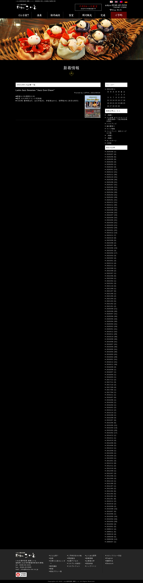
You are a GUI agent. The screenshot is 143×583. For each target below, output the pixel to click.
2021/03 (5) (111, 301)
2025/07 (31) (112, 185)
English (109, 558)
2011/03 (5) (111, 494)
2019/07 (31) (112, 344)
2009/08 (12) (112, 539)
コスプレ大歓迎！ (75, 563)
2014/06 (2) (111, 445)
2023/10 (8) (111, 238)
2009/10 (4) (111, 534)
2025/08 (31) (112, 182)
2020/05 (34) (112, 319)
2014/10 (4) (111, 440)
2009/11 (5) (111, 532)
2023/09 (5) (111, 240)
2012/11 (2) (111, 466)
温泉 (52, 558)
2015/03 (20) (112, 430)
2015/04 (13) (112, 428)
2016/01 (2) (111, 407)
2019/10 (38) (112, 337)
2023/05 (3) (111, 250)
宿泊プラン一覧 (56, 571)
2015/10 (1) (111, 413)
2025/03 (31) (112, 195)
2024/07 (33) (112, 215)
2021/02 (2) (111, 304)
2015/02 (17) (112, 433)
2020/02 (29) (112, 326)
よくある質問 (91, 555)
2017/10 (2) (111, 385)
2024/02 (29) (112, 228)
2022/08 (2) (111, 271)
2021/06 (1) (111, 293)
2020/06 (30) (112, 316)
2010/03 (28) (112, 521)
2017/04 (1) (111, 392)
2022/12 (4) (111, 263)
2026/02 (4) (111, 167)
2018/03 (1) (111, 377)
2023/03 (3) (111, 255)
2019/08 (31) (112, 342)
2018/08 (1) (111, 369)
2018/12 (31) (112, 362)
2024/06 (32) (112, 217)
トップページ (91, 566)
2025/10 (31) (112, 177)
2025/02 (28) (112, 197)
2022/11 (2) (111, 266)
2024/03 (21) (112, 225)
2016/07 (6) (111, 397)
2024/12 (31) (112, 202)
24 (122, 103)
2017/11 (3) (111, 382)
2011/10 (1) (111, 481)
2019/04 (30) (112, 352)
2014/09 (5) (111, 443)
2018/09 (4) (111, 367)
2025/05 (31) (112, 190)
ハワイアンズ (112, 124)
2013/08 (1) (111, 451)
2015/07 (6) (111, 420)
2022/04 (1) (111, 278)
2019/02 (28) (112, 357)
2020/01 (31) (112, 329)
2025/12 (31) (112, 172)
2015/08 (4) (111, 418)
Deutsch (109, 563)
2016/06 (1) (111, 400)
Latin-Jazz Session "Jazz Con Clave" (35, 90)
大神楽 (109, 143)
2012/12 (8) (111, 463)
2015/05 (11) (112, 425)
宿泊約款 (89, 563)
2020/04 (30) (112, 321)
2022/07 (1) (111, 273)
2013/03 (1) (111, 458)
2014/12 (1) (111, 435)
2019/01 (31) (112, 359)
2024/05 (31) (112, 220)
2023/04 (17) (112, 253)
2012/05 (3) (111, 478)
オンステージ (112, 140)
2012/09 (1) (111, 471)
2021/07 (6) (111, 291)
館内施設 (53, 566)
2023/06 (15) (112, 248)
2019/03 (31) (112, 354)
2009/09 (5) (111, 537)
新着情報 (89, 558)
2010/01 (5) (111, 526)
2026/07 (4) (111, 154)
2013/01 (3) (111, 461)
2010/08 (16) (112, 509)
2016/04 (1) (111, 405)
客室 (52, 569)
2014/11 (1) (111, 438)
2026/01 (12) (112, 169)
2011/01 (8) (111, 499)
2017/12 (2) (111, 380)
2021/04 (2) (111, 299)
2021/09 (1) (111, 288)
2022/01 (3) (111, 283)
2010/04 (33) (112, 519)
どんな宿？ (54, 555)
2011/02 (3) (111, 496)
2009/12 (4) (111, 529)
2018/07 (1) (111, 372)
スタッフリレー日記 (114, 555)
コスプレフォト (74, 566)
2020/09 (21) (112, 309)
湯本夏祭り (111, 126)
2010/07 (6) (111, 511)
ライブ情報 (111, 129)
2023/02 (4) (111, 258)
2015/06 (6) (111, 423)
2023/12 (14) (112, 233)
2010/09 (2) (111, 506)
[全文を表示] (73, 101)
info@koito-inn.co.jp (29, 569)
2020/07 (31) (112, 314)
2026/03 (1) (111, 164)
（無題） (110, 115)
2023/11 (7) (111, 235)
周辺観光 (71, 558)
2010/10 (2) (111, 504)
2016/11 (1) (111, 395)
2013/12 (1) (111, 448)
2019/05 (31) (112, 349)
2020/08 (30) (112, 311)
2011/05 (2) (111, 488)
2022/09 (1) (111, 268)
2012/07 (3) (111, 473)
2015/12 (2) (111, 410)
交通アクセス (73, 561)
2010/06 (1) (111, 514)
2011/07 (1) (111, 486)
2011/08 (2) (111, 483)
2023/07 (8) (111, 245)
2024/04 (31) (112, 223)
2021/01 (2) (111, 306)
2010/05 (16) (112, 516)
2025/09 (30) (112, 179)
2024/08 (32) (112, 212)
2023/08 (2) (111, 243)
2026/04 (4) (111, 162)
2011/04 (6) (111, 491)
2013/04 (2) (111, 456)
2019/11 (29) (112, 334)
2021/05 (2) (111, 296)
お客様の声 (90, 561)
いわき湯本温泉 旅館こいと (25, 1)
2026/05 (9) (111, 159)
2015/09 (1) (111, 415)
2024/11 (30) (112, 205)
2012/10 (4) (111, 468)
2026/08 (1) (111, 152)
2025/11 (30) (112, 174)
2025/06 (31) (112, 187)
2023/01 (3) (111, 261)
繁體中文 (109, 561)
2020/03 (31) (112, 324)
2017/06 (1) (111, 390)
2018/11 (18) (112, 364)
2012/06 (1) (111, 476)
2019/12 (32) (112, 331)
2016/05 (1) (111, 402)
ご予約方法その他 (75, 555)
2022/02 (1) (111, 281)
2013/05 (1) (111, 453)
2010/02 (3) (111, 524)
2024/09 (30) (112, 210)
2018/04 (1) (111, 375)
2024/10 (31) (112, 207)
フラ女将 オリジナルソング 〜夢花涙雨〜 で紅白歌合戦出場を (117, 119)
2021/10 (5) (111, 286)
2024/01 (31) (112, 230)
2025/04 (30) (112, 192)
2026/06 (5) (111, 157)
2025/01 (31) (112, 200)
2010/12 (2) (111, 501)
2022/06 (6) (111, 276)
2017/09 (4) (111, 387)
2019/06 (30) (112, 347)
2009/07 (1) (111, 542)
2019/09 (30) (112, 339)
